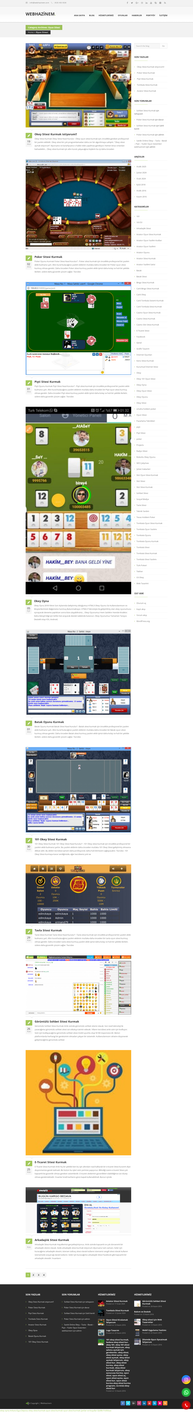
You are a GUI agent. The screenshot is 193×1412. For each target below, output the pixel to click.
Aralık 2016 (141, 190)
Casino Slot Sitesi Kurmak (147, 324)
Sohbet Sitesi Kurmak (146, 110)
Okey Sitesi (141, 403)
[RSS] (165, 3)
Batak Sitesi (141, 276)
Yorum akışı (141, 615)
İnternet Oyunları (144, 354)
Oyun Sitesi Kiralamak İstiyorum (117, 1321)
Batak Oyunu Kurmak (49, 722)
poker (139, 439)
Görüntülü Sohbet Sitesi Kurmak (57, 1021)
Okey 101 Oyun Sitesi (145, 378)
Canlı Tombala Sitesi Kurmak (149, 306)
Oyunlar (123, 15)
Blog (91, 15)
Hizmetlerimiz (106, 15)
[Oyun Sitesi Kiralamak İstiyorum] (101, 1322)
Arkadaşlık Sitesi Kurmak (52, 1240)
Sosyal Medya (142, 499)
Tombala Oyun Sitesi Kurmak (149, 523)
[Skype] (155, 3)
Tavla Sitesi (141, 505)
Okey (138, 372)
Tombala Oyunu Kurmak (147, 541)
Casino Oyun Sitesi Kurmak (148, 312)
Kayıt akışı (140, 609)
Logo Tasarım (112, 1330)
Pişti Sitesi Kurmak (47, 381)
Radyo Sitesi (141, 451)
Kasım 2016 (141, 196)
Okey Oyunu (142, 396)
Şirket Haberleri (143, 469)
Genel (139, 342)
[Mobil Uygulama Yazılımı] (137, 1332)
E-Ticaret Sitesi (142, 330)
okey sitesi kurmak (36, 1410)
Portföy (150, 15)
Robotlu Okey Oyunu (145, 457)
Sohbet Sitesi (142, 493)
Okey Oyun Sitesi (144, 390)
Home (31, 32)
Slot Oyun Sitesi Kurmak (147, 475)
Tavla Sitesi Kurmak (48, 930)
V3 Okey (140, 577)
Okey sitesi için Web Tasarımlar (152, 1321)
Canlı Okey (141, 294)
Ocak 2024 (141, 178)
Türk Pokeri (141, 565)
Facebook (140, 336)
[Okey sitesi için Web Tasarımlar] (137, 1322)
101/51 (139, 222)
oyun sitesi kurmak (54, 1410)
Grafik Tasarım (142, 348)
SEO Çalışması (142, 463)
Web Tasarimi (142, 583)
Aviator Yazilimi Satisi (145, 264)
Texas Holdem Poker (145, 517)
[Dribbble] (142, 3)
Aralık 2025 (141, 166)
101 (138, 216)
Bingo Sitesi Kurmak (145, 282)
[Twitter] (132, 3)
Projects (140, 445)
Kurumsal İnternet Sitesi (147, 366)
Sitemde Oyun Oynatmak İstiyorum (154, 1340)
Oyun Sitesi (42, 32)
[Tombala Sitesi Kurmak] (101, 1312)
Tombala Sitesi (142, 547)
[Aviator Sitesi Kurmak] (101, 1303)
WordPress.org (143, 621)
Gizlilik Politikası (104, 1410)
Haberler (137, 15)
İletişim (163, 15)
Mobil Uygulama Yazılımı (154, 1330)
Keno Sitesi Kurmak (145, 360)
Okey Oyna (41, 601)
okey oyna (4, 1410)
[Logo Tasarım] (101, 1332)
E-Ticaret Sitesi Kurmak (50, 1162)
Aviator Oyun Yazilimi (145, 246)
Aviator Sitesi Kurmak (146, 91)
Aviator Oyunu (143, 252)
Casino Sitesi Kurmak (145, 318)
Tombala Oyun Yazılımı (146, 529)
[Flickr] (160, 3)
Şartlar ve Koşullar (89, 1410)
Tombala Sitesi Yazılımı (146, 559)
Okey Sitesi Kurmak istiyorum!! (56, 134)
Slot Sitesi (140, 481)
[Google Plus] (137, 3)
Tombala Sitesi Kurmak (147, 84)
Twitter (139, 571)
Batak (139, 270)
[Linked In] (146, 3)
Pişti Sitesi (140, 433)
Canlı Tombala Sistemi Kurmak (150, 300)
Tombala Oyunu (143, 535)
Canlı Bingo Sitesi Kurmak (147, 288)
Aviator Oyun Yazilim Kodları (149, 240)
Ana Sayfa (79, 15)
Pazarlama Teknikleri (145, 421)
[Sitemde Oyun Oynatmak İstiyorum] (137, 1341)
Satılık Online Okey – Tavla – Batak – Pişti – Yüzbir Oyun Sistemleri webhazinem (150, 143)
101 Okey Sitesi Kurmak (51, 839)
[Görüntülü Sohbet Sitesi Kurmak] (137, 1303)
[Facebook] (127, 3)
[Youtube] (151, 3)
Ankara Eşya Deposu (19, 1410)
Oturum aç (141, 603)
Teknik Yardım (142, 511)
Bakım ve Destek (142, 1311)
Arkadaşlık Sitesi (143, 228)
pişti (138, 427)
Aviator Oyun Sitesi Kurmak (148, 234)
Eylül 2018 (140, 184)
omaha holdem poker (146, 409)
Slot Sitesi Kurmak (144, 487)
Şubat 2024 (141, 172)
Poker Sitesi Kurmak (48, 257)
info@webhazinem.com (39, 3)
